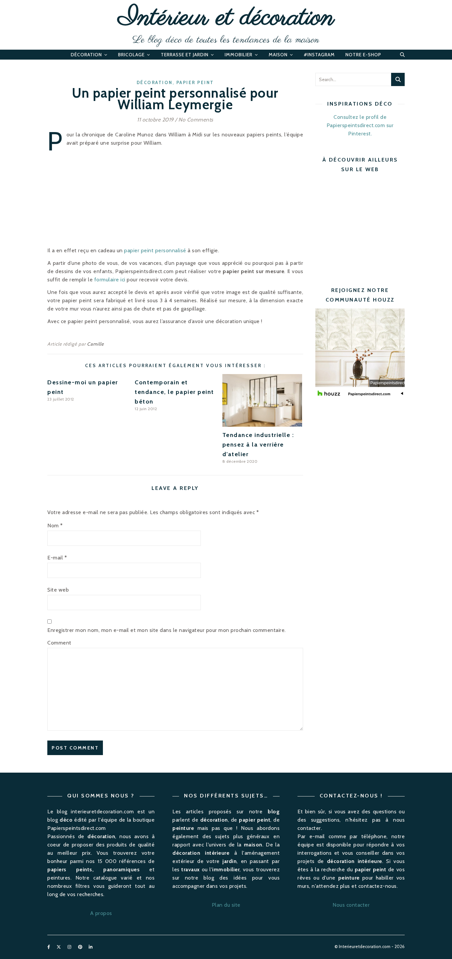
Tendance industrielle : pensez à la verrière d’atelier (258, 444)
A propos (101, 913)
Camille (95, 344)
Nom (55, 525)
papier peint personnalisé (155, 250)
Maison (278, 55)
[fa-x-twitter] (59, 947)
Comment (59, 643)
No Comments (195, 120)
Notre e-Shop (363, 55)
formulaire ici (109, 279)
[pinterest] (80, 947)
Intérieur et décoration (226, 18)
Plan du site (226, 905)
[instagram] (70, 947)
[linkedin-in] (90, 947)
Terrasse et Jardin (184, 55)
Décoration (86, 55)
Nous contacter (351, 905)
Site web (58, 590)
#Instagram (319, 55)
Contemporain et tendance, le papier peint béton (174, 392)
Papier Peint (195, 82)
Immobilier (238, 55)
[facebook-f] (49, 947)
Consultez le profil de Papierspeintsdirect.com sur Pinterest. (360, 125)
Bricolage (131, 55)
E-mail (57, 557)
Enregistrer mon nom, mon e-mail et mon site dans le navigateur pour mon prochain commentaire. (166, 630)
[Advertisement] (371, 224)
